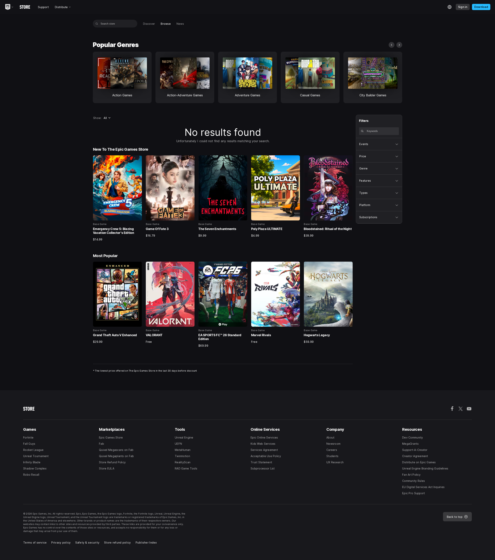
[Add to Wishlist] (137, 159)
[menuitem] (149, 24)
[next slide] (399, 45)
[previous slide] (391, 45)
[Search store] (97, 23)
